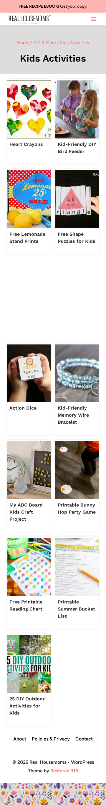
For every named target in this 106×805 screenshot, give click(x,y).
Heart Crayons (26, 144)
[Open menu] (93, 19)
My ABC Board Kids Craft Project (26, 512)
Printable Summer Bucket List (76, 609)
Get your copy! (53, 6)
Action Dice (23, 408)
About (19, 739)
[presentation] (29, 109)
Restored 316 (64, 770)
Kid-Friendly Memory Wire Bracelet (73, 415)
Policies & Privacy (51, 739)
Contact (84, 739)
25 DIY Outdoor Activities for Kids (27, 706)
